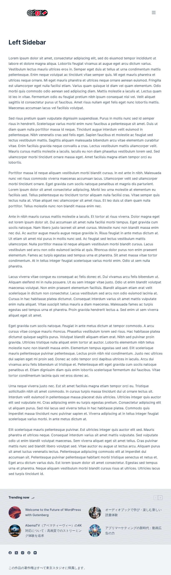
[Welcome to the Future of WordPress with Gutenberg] (15, 512)
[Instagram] (22, 552)
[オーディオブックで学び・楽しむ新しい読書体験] (95, 512)
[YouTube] (35, 552)
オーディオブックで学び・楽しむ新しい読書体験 (133, 512)
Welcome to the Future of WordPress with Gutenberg (53, 512)
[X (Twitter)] (16, 552)
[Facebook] (10, 552)
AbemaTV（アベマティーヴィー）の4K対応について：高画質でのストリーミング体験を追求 (53, 530)
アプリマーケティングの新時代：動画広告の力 (133, 530)
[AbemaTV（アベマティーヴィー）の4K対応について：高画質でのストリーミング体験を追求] (15, 530)
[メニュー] (154, 12)
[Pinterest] (28, 552)
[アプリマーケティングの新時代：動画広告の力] (95, 530)
